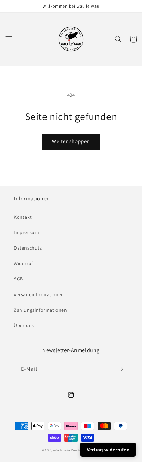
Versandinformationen (39, 294)
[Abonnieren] (120, 369)
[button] (8, 39)
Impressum (26, 232)
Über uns (24, 325)
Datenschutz (28, 248)
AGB (18, 279)
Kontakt (23, 217)
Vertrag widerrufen (108, 449)
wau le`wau (61, 450)
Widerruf (23, 263)
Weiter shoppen (71, 141)
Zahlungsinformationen (40, 310)
